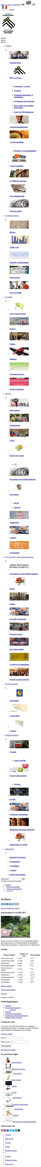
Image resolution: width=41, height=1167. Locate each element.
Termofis (13, 752)
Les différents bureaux (18, 181)
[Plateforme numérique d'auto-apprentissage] (19, 325)
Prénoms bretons (16, 634)
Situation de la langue (18, 857)
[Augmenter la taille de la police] (4, 905)
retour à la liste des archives (10, 908)
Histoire (12, 232)
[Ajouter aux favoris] (18, 905)
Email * (3, 1038)
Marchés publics (16, 211)
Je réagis (4, 994)
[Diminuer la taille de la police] (2, 905)
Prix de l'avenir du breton (19, 680)
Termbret (17, 91)
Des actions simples (17, 649)
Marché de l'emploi (17, 456)
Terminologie (14, 553)
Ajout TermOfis (20, 760)
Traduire (13, 538)
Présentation (14, 701)
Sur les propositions (8, 990)
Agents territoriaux (17, 389)
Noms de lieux (15, 278)
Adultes (12, 344)
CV (15, 464)
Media (12, 589)
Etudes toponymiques (18, 875)
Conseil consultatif (16, 166)
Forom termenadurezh (18, 776)
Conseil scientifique (17, 142)
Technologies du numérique (24, 101)
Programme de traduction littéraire (23, 479)
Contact (11, 9)
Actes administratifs (17, 196)
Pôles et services (15, 78)
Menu (3, 5)
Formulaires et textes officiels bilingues (24, 574)
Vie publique (14, 866)
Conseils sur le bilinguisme (19, 664)
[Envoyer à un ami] (15, 905)
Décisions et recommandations (25, 151)
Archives (17, 784)
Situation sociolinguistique (19, 262)
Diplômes (13, 359)
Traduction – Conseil (22, 86)
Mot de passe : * (6, 1042)
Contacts (13, 731)
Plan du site (9, 1139)
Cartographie (15, 716)
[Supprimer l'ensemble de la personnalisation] (10, 905)
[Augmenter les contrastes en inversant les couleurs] (7, 905)
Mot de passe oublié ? (8, 1050)
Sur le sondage (6, 986)
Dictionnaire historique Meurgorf (22, 830)
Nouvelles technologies (18, 619)
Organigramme (15, 63)
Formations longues (17, 374)
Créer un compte (6, 1034)
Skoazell (17, 507)
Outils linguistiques (13, 887)
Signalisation (14, 523)
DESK (16, 503)
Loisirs (12, 441)
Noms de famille (15, 293)
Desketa (13, 329)
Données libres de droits (18, 845)
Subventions (14, 494)
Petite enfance (15, 410)
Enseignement (15, 425)
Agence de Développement (24, 112)
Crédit (7, 1147)
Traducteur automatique (19, 814)
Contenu (9, 5)
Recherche (17, 5)
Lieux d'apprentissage (18, 314)
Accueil (8, 885)
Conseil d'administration (19, 127)
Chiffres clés (14, 247)
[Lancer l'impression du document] (12, 905)
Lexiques (13, 870)
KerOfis (12, 799)
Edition (12, 604)
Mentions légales (11, 1151)
